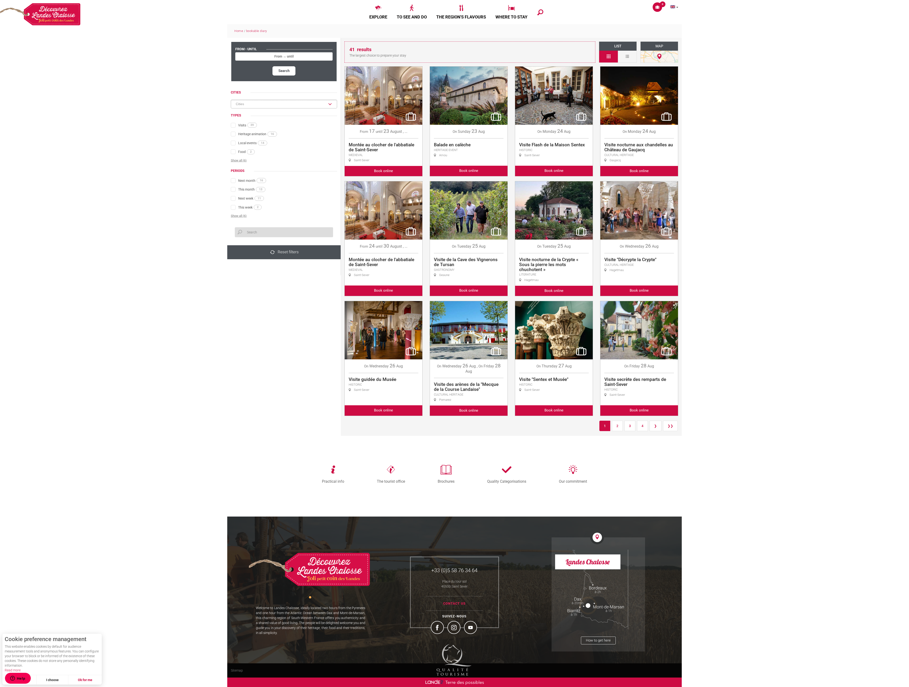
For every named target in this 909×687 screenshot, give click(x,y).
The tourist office (391, 481)
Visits (246, 125)
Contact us (454, 603)
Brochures (446, 481)
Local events (251, 143)
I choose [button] (52, 680)
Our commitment (573, 481)
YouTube (471, 628)
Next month (250, 180)
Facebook (438, 628)
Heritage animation (256, 134)
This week (248, 207)
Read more (13, 670)
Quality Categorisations (506, 481)
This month (250, 189)
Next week (249, 198)
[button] (378, 12)
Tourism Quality (454, 660)
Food (245, 152)
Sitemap (237, 670)
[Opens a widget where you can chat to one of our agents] (18, 679)
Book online (383, 171)
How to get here (598, 640)
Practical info (333, 481)
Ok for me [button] (85, 680)
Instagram (454, 628)
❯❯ (670, 426)
